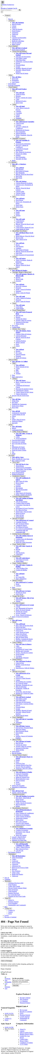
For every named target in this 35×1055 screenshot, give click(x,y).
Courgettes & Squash (22, 149)
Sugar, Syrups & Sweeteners (20, 616)
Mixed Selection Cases (22, 779)
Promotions (15, 80)
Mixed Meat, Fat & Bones (20, 231)
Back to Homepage (6, 960)
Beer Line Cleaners (21, 821)
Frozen (11, 618)
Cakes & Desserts (17, 29)
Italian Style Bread (21, 634)
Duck (14, 196)
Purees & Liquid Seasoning (24, 542)
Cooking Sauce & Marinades (24, 539)
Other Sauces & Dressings (23, 493)
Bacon (18, 245)
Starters (14, 27)
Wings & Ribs (20, 324)
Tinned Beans (20, 466)
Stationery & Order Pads (19, 840)
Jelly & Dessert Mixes (22, 523)
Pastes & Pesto (20, 541)
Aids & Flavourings (21, 501)
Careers (10, 912)
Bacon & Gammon (21, 286)
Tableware (15, 34)
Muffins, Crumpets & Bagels (24, 639)
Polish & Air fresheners (22, 815)
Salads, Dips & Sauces (18, 419)
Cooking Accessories (22, 830)
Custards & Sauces (21, 525)
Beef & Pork (19, 315)
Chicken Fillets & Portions (23, 334)
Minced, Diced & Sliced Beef (24, 174)
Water (13, 453)
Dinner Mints (20, 561)
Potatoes (18, 155)
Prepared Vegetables (18, 120)
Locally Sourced (24, 1016)
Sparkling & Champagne (19, 404)
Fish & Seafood (16, 42)
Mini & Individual (21, 687)
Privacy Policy (24, 1041)
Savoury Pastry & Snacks (20, 755)
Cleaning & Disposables (19, 37)
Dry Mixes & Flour (21, 510)
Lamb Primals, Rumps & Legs (25, 227)
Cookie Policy (24, 1039)
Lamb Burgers (20, 221)
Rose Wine (15, 407)
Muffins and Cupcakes (22, 651)
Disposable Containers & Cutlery (21, 842)
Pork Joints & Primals (22, 250)
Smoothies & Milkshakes (19, 787)
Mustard (18, 491)
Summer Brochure (13, 893)
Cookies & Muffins (21, 570)
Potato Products (17, 659)
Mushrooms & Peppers (22, 130)
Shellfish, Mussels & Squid (24, 68)
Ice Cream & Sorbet (21, 683)
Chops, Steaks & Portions (23, 298)
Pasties (18, 760)
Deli (10, 409)
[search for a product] (19, 10)
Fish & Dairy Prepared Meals (24, 728)
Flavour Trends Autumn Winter (17, 888)
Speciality (15, 423)
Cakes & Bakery (17, 642)
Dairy (14, 363)
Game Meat (19, 307)
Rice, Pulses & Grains (18, 460)
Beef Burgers (20, 169)
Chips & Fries (20, 123)
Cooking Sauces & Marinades (21, 534)
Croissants (19, 647)
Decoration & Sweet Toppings (25, 508)
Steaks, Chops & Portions (23, 289)
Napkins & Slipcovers (18, 838)
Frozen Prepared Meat (19, 310)
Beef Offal (19, 176)
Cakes (17, 646)
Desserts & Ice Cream (19, 671)
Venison (18, 215)
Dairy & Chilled (13, 359)
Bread (17, 584)
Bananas (18, 96)
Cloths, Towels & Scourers (24, 803)
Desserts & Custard (18, 518)
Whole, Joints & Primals (23, 293)
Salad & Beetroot (21, 133)
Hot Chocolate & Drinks (19, 443)
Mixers (14, 428)
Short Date (15, 78)
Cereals (18, 606)
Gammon (18, 248)
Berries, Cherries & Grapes (24, 97)
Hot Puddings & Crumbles (23, 681)
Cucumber (19, 113)
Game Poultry (20, 308)
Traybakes (19, 656)
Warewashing (16, 862)
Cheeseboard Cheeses (22, 390)
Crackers (18, 585)
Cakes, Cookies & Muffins (20, 563)
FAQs (10, 913)
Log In (15, 8)
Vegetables (19, 722)
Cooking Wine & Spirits (23, 503)
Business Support (13, 901)
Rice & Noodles (16, 753)
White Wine (15, 401)
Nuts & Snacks (20, 553)
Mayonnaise (19, 488)
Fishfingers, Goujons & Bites (24, 61)
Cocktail (18, 484)
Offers (10, 75)
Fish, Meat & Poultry (22, 775)
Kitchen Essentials (18, 826)
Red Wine (15, 402)
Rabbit (18, 214)
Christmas (11, 20)
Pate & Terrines (20, 780)
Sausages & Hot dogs (22, 322)
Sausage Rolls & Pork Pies (23, 765)
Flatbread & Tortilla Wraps (23, 629)
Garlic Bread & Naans (22, 632)
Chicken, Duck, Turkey (19, 329)
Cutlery (14, 859)
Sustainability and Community (17, 905)
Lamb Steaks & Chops (22, 229)
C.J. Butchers (12, 162)
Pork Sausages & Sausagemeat (25, 255)
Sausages (18, 281)
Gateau (18, 680)
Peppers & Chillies (21, 154)
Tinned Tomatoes (21, 471)
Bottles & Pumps (21, 801)
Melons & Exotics (21, 101)
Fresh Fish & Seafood (18, 49)
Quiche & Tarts (20, 763)
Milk (17, 370)
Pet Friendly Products (14, 852)
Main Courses (16, 44)
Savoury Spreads (21, 613)
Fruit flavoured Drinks (18, 440)
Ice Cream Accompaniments (24, 529)
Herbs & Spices (20, 513)
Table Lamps (16, 872)
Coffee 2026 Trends (14, 886)
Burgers (18, 277)
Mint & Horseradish (21, 489)
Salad (14, 104)
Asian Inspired (12, 891)
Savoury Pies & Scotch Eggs (20, 395)
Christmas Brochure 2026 (15, 883)
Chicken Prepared (21, 336)
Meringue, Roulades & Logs (24, 685)
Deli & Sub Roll (20, 627)
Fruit (14, 91)
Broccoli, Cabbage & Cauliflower (22, 127)
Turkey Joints (20, 263)
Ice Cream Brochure (14, 894)
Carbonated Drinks (17, 430)
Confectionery (16, 556)
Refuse (18, 806)
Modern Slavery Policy (26, 1034)
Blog (5, 907)
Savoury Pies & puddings (23, 767)
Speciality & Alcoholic (18, 448)
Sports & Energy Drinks (19, 450)
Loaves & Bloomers (22, 635)
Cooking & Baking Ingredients (21, 496)
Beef (14, 166)
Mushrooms (19, 150)
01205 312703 (9, 1013)
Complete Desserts (21, 522)
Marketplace (12, 854)
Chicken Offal (20, 191)
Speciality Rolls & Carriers (23, 640)
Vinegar (18, 601)
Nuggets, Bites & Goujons (23, 320)
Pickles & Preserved (18, 474)
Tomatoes (18, 118)
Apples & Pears (20, 94)
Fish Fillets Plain (20, 60)
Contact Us (8, 908)
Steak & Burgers (13, 889)
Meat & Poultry (16, 24)
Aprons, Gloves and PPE (19, 792)
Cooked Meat (16, 327)
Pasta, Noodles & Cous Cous (20, 459)
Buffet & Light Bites (18, 41)
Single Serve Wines (17, 406)
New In (10, 19)
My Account (23, 1010)
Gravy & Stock (17, 589)
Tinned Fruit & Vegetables (23, 467)
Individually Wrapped (22, 657)
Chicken (15, 179)
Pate (13, 418)
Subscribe (15, 985)
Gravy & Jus (19, 594)
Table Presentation (17, 857)
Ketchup (18, 486)
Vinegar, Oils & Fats (18, 596)
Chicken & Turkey (21, 319)
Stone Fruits (19, 102)
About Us (7, 898)
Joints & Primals (20, 354)
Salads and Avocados (18, 785)
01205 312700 (9, 1027)
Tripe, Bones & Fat (21, 239)
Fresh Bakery (12, 83)
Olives (14, 416)
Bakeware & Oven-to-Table (20, 867)
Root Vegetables (20, 132)
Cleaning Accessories (18, 794)
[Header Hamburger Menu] (2, 2)
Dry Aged (15, 325)
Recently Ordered (25, 998)
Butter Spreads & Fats (22, 367)
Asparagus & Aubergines (23, 144)
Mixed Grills (19, 238)
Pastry (17, 372)
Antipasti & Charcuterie (19, 413)
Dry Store (11, 455)
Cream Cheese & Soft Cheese (24, 392)
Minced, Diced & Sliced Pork (24, 251)
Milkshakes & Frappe (18, 447)
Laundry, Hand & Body (19, 837)
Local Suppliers (12, 903)
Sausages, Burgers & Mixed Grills (22, 272)
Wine (10, 397)
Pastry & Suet (20, 515)
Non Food (11, 789)
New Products (16, 871)
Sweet (17, 782)
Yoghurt (18, 373)
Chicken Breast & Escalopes (24, 183)
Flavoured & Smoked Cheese (24, 389)
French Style (19, 630)
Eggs (13, 375)
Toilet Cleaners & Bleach (23, 816)
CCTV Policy (24, 1044)
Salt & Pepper (20, 516)
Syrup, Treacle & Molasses (24, 615)
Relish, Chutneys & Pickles (24, 494)
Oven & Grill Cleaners (22, 823)
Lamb (14, 217)
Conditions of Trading (26, 1042)
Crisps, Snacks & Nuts (19, 544)
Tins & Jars (16, 462)
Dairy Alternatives (17, 377)
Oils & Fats (19, 599)
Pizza (17, 734)
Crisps (17, 551)
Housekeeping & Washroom (20, 808)
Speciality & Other (21, 159)
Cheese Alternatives (21, 394)
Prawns (18, 63)
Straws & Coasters (21, 835)
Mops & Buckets (21, 804)
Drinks (14, 36)
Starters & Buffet (17, 770)
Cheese (14, 26)
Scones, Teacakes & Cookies (24, 652)
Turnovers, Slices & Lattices (24, 768)
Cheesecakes (19, 676)
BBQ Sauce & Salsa (22, 481)
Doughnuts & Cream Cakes (24, 649)
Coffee (18, 437)
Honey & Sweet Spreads (23, 610)
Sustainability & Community (24, 1019)
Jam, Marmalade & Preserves (24, 608)
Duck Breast (19, 200)
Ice (13, 445)
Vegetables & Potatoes (19, 138)
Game (14, 208)
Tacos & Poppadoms (18, 472)
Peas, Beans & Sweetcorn (23, 152)
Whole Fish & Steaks (22, 73)
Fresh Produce (16, 31)
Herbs (13, 160)
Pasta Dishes (19, 733)
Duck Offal (19, 205)
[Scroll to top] (1, 6)
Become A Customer (26, 1011)
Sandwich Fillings (17, 421)
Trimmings (15, 32)
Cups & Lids (19, 850)
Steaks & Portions (21, 358)
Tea (13, 452)
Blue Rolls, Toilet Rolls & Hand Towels (23, 798)
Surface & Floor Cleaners (23, 825)
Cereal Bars (19, 554)
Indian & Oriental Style (22, 777)
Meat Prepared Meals (22, 731)
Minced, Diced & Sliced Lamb (25, 224)
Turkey (14, 256)
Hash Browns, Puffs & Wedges (25, 668)
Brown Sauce (20, 483)
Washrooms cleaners (22, 818)
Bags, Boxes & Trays (22, 849)
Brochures (8, 881)
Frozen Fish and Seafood (19, 51)
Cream (18, 368)
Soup (13, 587)
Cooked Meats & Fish (18, 414)
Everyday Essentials (14, 85)
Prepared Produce (25, 1003)
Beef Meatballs (20, 173)
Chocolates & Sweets (22, 559)
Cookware (15, 861)
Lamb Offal (19, 226)
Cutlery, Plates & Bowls (23, 847)
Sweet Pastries (20, 654)
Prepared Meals (20, 65)
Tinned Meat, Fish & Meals (24, 469)
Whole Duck (19, 207)
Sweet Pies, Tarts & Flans (23, 692)
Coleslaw (18, 111)
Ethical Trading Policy (26, 1032)
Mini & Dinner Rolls (22, 637)
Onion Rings (16, 751)
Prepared (18, 288)
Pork (14, 241)
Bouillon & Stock (21, 592)
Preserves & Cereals (18, 603)
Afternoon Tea (16, 39)
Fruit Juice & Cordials (18, 442)
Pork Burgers (20, 246)
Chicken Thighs (20, 193)
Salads (18, 116)
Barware (14, 869)
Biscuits (18, 549)
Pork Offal (19, 253)
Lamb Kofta (19, 222)
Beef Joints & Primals (22, 171)
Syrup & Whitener (21, 438)
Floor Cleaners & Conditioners (25, 813)
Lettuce (18, 114)
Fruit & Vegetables (18, 717)
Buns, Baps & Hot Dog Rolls (24, 625)
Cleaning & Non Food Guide (16, 896)
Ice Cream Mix (20, 577)
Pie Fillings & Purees (22, 527)
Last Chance (15, 82)
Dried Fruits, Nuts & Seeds (24, 511)
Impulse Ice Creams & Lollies (24, 693)
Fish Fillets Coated (21, 58)
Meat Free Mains (21, 729)
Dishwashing (19, 820)
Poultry (18, 212)
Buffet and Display (17, 874)
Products (7, 15)
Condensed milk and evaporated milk (22, 531)
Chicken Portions (21, 341)
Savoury (18, 784)
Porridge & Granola (21, 611)
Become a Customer (7, 8)
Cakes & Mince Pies (22, 568)
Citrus (17, 99)
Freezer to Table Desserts (23, 678)
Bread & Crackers (17, 580)
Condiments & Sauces (19, 476)
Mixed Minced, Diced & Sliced (25, 236)
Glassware (15, 864)
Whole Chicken (20, 195)
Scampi (18, 66)
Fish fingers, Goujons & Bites (24, 704)
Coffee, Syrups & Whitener (20, 431)
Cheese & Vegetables (22, 774)
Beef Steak (19, 178)
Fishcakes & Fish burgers (23, 56)
